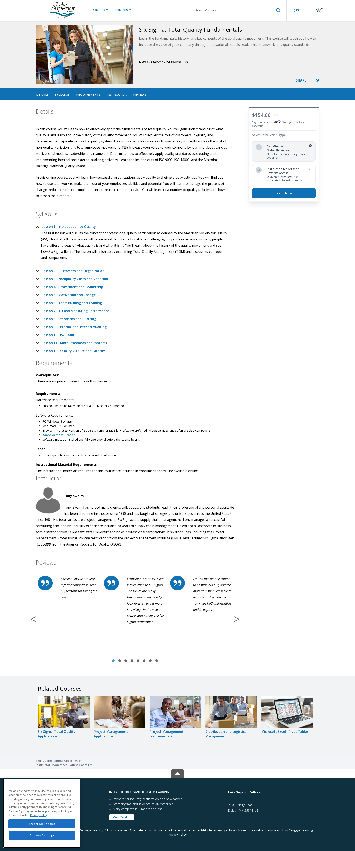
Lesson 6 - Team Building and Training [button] (72, 303)
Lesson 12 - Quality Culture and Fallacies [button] (74, 351)
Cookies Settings (42, 835)
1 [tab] (113, 661)
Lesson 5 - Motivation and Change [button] (69, 295)
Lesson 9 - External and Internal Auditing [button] (74, 327)
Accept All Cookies (42, 824)
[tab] (131, 226)
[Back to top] (177, 773)
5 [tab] (138, 661)
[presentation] (101, 9)
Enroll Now (283, 193)
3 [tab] (126, 661)
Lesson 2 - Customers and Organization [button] (73, 271)
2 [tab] (120, 661)
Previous (33, 619)
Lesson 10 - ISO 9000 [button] (58, 335)
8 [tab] (156, 661)
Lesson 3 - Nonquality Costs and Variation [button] (75, 279)
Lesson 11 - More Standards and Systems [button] (74, 343)
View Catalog (121, 817)
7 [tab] (150, 661)
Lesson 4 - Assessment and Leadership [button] (72, 287)
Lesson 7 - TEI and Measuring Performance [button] (75, 311)
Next (236, 619)
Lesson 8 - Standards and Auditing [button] (69, 319)
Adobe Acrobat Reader (58, 435)
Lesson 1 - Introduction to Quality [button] (69, 226)
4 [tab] (132, 661)
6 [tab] (144, 661)
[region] (41, 813)
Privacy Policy (177, 834)
